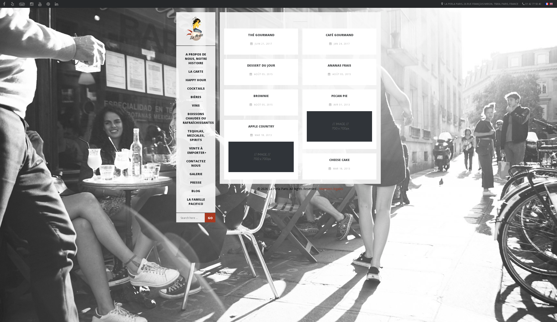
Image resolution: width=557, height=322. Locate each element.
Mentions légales (331, 189)
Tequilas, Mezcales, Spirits (196, 135)
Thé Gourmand (261, 35)
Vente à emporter (195, 150)
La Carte (195, 71)
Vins (196, 105)
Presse (195, 182)
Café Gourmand (339, 35)
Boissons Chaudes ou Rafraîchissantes (197, 118)
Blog (195, 191)
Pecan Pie (339, 96)
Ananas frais (339, 65)
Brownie (261, 96)
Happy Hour (196, 80)
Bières (196, 97)
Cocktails (196, 88)
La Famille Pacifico (196, 201)
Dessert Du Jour (261, 65)
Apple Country (261, 126)
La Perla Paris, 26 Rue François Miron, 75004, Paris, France (481, 3)
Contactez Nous (196, 163)
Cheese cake (339, 160)
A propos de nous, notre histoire (196, 58)
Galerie (196, 174)
